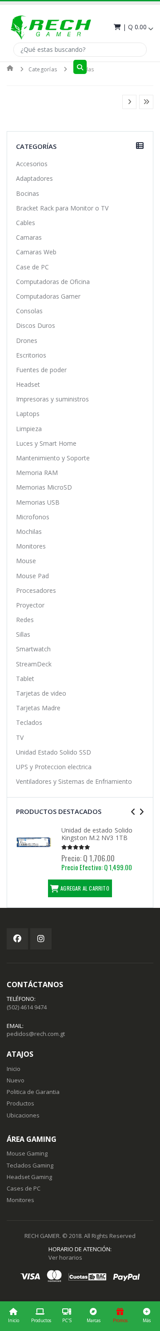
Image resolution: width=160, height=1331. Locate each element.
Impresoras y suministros (52, 399)
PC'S (67, 1320)
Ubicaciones (23, 1115)
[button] (132, 26)
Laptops (28, 413)
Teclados (29, 722)
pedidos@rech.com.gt (36, 1034)
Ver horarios (65, 1257)
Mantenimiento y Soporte (53, 458)
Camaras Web (36, 252)
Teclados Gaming (30, 1165)
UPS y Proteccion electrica (54, 767)
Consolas (29, 311)
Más (147, 1320)
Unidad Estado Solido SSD (53, 752)
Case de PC (32, 267)
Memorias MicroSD (44, 487)
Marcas (93, 1320)
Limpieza (29, 428)
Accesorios (32, 164)
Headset (28, 384)
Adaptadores (34, 178)
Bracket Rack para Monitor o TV (62, 208)
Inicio (13, 1320)
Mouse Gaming (27, 1153)
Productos (41, 1320)
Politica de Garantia (33, 1092)
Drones (26, 340)
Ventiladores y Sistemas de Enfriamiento (74, 781)
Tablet (25, 678)
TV (20, 737)
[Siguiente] (129, 102)
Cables (25, 222)
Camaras (29, 237)
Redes (25, 619)
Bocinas (27, 193)
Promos (120, 1320)
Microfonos (32, 517)
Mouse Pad (32, 576)
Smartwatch (33, 649)
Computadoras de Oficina (53, 281)
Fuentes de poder (41, 370)
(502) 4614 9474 (27, 1007)
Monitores (31, 546)
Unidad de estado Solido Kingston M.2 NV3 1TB (96, 834)
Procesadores (36, 590)
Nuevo (15, 1080)
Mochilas (29, 531)
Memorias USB (38, 502)
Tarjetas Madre (38, 708)
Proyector (30, 605)
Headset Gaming (29, 1177)
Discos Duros (35, 325)
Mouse (26, 561)
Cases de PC (23, 1188)
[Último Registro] (146, 102)
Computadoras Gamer (48, 296)
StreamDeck (34, 664)
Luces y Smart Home (46, 443)
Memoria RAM (37, 472)
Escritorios (31, 355)
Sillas (23, 634)
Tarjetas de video (41, 693)
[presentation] (133, 812)
